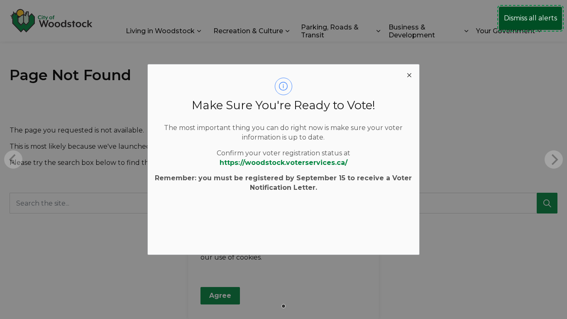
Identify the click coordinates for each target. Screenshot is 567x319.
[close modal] (409, 74)
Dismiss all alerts (530, 18)
